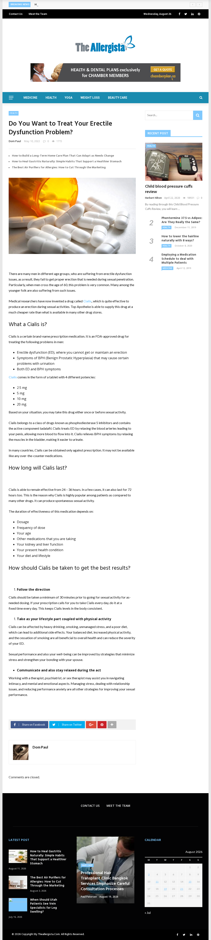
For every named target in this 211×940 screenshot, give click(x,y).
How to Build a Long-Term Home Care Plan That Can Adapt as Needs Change (63, 155)
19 (165, 888)
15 (190, 881)
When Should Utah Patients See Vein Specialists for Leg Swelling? (43, 905)
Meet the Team (38, 13)
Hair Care (87, 865)
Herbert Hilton (153, 198)
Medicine (30, 97)
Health (51, 97)
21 (181, 888)
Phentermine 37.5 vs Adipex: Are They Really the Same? (182, 220)
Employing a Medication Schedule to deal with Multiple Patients (179, 258)
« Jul (148, 912)
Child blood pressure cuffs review (168, 189)
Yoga (68, 97)
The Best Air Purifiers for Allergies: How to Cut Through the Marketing (59, 167)
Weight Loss (90, 97)
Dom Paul (15, 141)
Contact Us (15, 13)
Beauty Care (117, 97)
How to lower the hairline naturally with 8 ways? (180, 238)
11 (157, 881)
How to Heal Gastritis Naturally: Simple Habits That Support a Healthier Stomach (67, 161)
